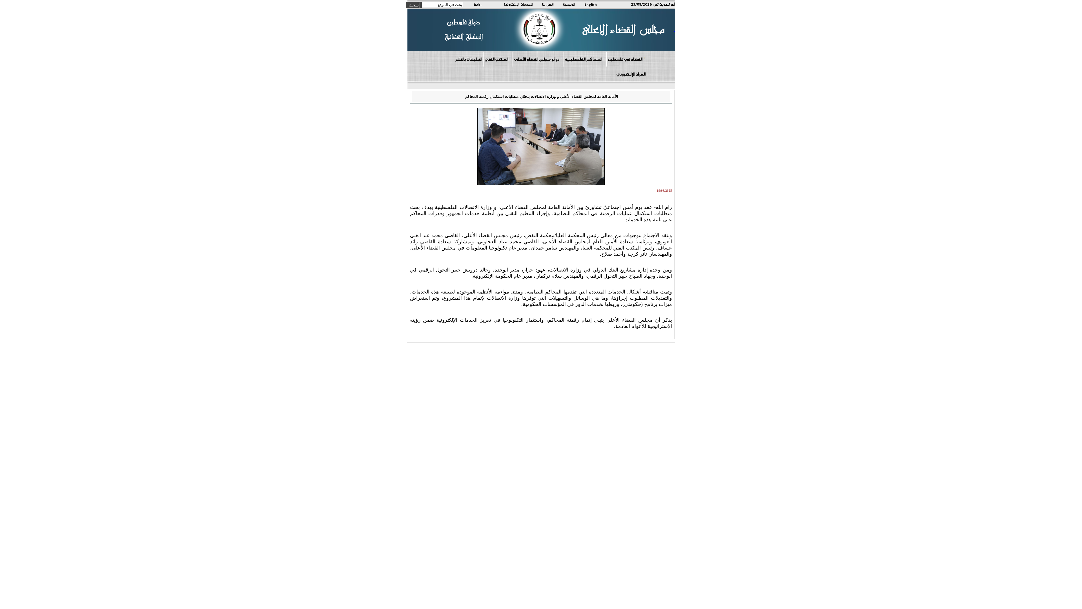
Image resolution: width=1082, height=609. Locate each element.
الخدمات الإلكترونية (518, 4)
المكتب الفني (496, 59)
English (590, 4)
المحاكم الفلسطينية (583, 59)
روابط (477, 4)
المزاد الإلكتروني (631, 74)
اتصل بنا (548, 4)
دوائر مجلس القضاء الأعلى (536, 59)
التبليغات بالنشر (468, 59)
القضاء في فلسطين (625, 59)
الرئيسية (569, 4)
